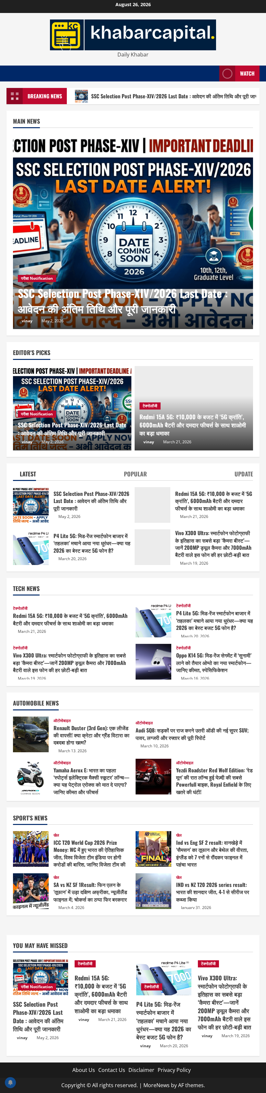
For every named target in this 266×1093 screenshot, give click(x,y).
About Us (83, 1070)
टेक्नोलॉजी (150, 406)
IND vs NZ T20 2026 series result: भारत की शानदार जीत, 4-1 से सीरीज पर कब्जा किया (153, 891)
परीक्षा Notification (37, 278)
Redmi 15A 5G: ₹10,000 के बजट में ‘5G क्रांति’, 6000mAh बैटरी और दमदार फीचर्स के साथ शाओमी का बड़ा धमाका (152, 505)
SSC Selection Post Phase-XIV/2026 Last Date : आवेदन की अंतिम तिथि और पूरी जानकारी (123, 301)
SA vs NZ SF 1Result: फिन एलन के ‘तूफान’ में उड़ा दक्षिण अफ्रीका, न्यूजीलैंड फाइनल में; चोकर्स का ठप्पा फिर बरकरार (31, 891)
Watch (247, 73)
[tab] (24, 475)
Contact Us (111, 1070)
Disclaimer (141, 1070)
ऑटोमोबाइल (62, 721)
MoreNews (156, 1085)
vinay (27, 321)
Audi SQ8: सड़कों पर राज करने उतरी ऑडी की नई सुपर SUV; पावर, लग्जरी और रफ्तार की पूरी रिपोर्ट (192, 733)
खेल (56, 835)
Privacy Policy (174, 1070)
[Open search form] (212, 73)
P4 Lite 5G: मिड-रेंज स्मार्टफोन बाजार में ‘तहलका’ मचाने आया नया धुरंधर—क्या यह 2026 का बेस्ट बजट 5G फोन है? (31, 547)
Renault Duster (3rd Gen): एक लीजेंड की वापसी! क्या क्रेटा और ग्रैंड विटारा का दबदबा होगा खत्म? (31, 734)
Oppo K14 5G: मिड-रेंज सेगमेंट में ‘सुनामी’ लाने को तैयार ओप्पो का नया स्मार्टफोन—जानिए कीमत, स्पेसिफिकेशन (153, 662)
